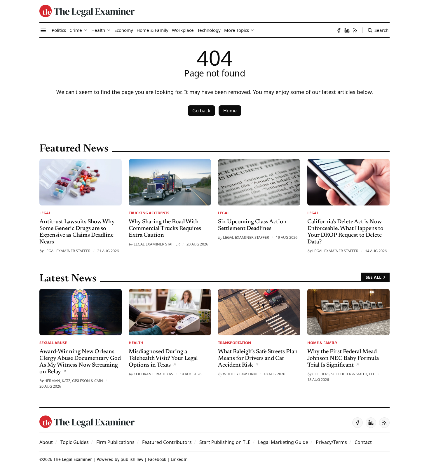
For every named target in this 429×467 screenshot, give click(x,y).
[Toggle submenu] (85, 30)
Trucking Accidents (149, 212)
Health (136, 342)
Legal (45, 212)
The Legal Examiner (72, 459)
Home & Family (322, 342)
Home (230, 110)
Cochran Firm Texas (153, 374)
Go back (201, 110)
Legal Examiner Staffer (67, 250)
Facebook (157, 459)
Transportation (234, 342)
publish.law (132, 459)
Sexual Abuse (53, 342)
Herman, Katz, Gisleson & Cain (73, 380)
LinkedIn (179, 459)
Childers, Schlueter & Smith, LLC (343, 374)
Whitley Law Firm (240, 374)
